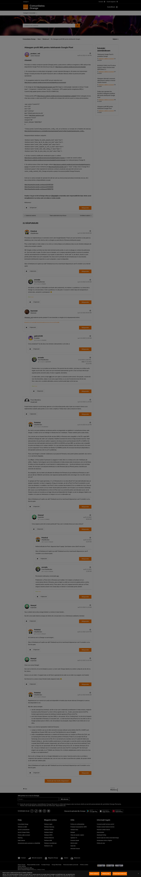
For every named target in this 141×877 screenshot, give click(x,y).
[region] (70, 873)
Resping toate (106, 873)
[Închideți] (138, 873)
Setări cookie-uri (94, 873)
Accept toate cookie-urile (119, 873)
